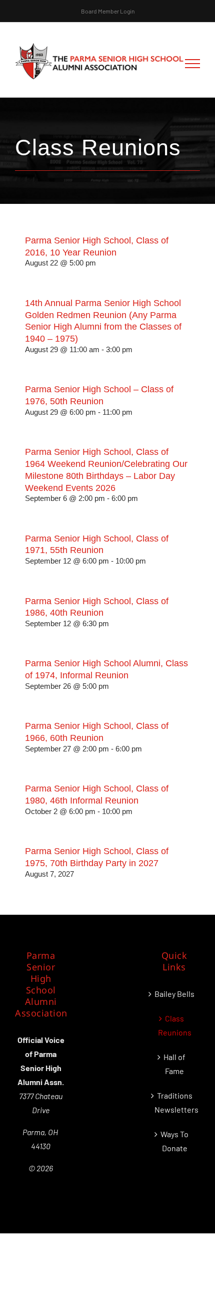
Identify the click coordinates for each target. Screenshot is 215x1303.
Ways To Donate (174, 1141)
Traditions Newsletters (174, 1102)
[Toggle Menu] (192, 63)
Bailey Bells (174, 993)
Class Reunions (175, 1025)
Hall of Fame (175, 1064)
